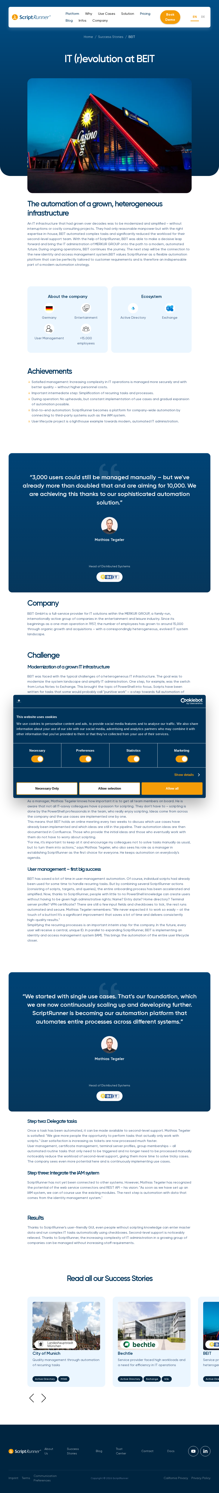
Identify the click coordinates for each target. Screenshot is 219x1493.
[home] (31, 17)
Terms (26, 1478)
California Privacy (176, 1478)
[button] (72, 13)
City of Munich (46, 1353)
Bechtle (125, 1353)
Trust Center (121, 1451)
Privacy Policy (200, 1478)
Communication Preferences (45, 1478)
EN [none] (195, 17)
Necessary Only (47, 788)
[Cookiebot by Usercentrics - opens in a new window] (184, 701)
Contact (147, 1451)
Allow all (172, 788)
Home (88, 37)
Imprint (13, 1478)
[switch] (85, 759)
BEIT (132, 37)
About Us (48, 1451)
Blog (99, 1451)
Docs (171, 1451)
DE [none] (203, 17)
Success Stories (110, 37)
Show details (184, 775)
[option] (203, 17)
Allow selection (109, 788)
